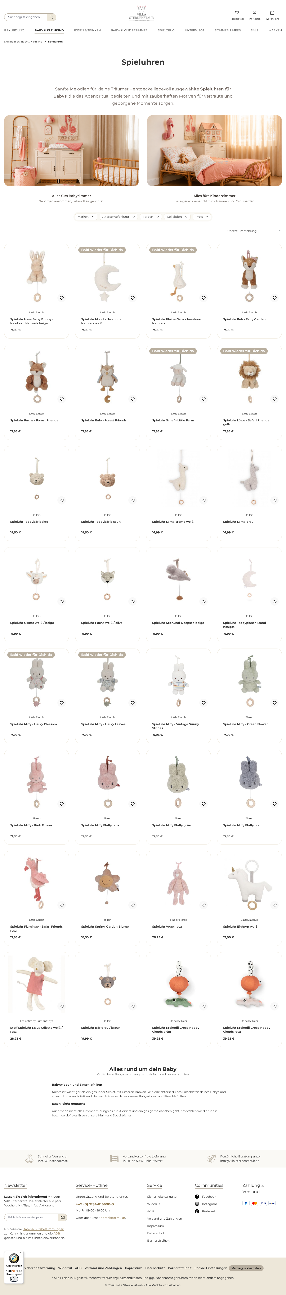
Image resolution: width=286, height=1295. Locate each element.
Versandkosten (131, 1278)
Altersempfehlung (116, 217)
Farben (148, 217)
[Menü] (21, 1253)
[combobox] (25, 17)
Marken (83, 217)
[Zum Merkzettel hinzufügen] (61, 298)
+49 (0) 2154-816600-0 (95, 1204)
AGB (56, 1233)
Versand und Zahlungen (164, 1218)
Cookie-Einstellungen (211, 1268)
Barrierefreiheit (158, 1240)
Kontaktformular (112, 1218)
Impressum (155, 1226)
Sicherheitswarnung (162, 1196)
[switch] (14, 1279)
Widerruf (153, 1204)
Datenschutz (156, 1233)
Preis (200, 217)
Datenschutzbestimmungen (43, 1229)
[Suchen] (51, 17)
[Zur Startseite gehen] (141, 13)
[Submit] (62, 1217)
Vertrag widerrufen (246, 1268)
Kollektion (175, 217)
